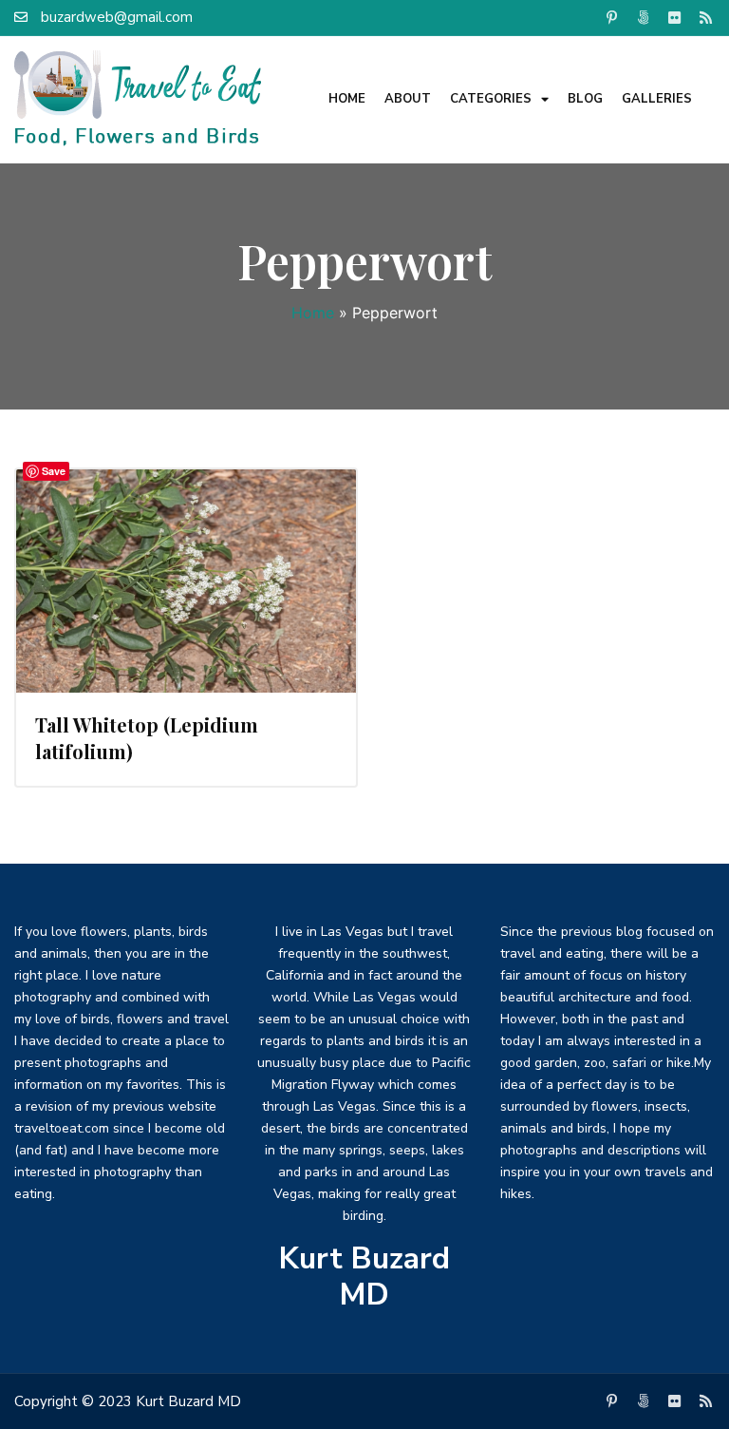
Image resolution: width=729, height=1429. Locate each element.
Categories (491, 98)
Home (346, 98)
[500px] (643, 17)
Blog (585, 98)
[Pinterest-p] (612, 17)
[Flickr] (674, 17)
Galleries (657, 98)
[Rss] (706, 17)
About (407, 98)
